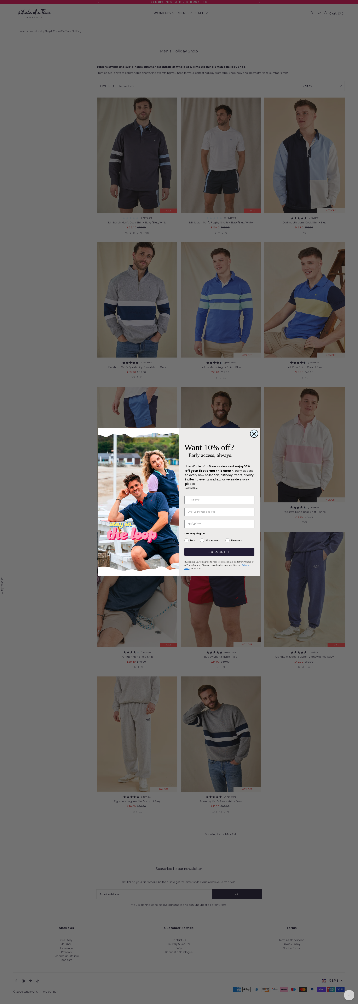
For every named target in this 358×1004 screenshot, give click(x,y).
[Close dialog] (254, 434)
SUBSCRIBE (219, 552)
